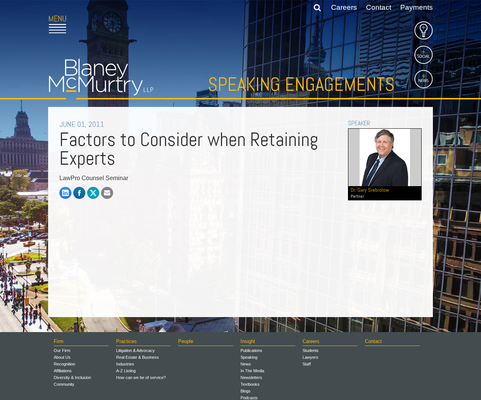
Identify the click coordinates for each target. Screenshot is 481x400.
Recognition (64, 364)
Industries (125, 364)
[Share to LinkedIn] (65, 193)
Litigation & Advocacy (135, 350)
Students (311, 350)
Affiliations (63, 370)
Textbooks (250, 384)
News (245, 364)
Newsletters (251, 377)
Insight (247, 341)
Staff (307, 364)
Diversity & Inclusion (72, 377)
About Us (62, 357)
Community (64, 384)
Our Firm (62, 350)
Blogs (245, 391)
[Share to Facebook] (79, 193)
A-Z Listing (126, 370)
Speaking (248, 357)
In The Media (252, 370)
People (185, 341)
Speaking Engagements (301, 84)
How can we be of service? (141, 377)
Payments (416, 7)
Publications (251, 350)
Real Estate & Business (137, 357)
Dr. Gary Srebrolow (370, 192)
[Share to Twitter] (93, 193)
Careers (344, 7)
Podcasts (249, 397)
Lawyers (310, 357)
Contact (378, 7)
